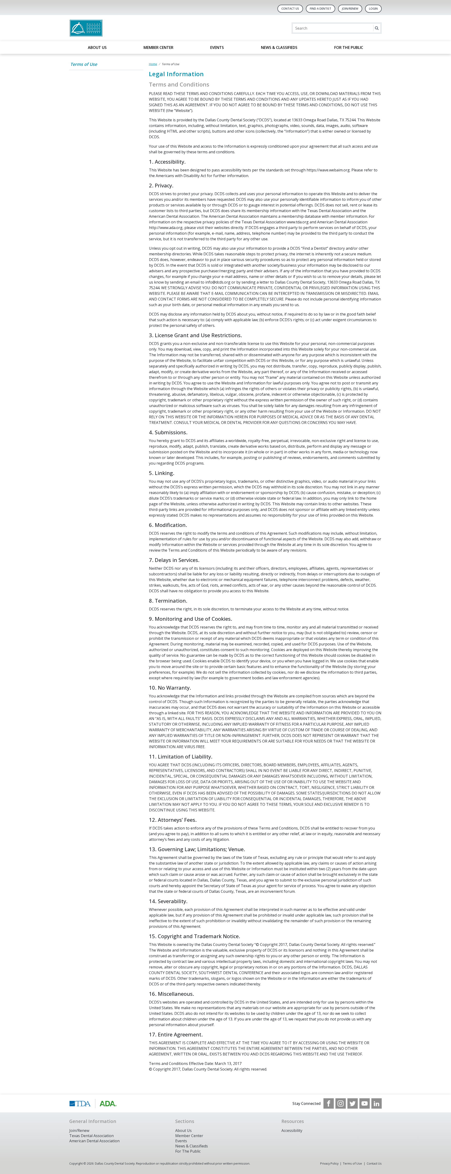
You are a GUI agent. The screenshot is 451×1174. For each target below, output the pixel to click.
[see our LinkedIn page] (376, 1103)
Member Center (158, 47)
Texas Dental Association (91, 1135)
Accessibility (291, 1130)
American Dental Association (94, 1140)
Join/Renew (350, 9)
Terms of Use (83, 64)
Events (217, 47)
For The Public (188, 1151)
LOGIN (373, 9)
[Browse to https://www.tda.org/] (93, 1103)
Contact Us (290, 9)
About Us (97, 47)
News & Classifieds (279, 47)
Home (153, 64)
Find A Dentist (320, 9)
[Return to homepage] (130, 28)
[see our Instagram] (340, 1103)
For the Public (348, 47)
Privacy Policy (329, 1163)
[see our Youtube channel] (364, 1103)
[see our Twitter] (352, 1103)
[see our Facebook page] (328, 1103)
